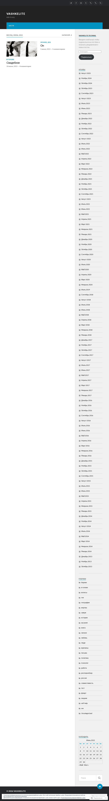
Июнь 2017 (85, 370)
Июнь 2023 (85, 108)
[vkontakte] (96, 3)
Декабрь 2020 (86, 239)
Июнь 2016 (85, 430)
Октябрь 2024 (86, 83)
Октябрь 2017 (86, 350)
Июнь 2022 (85, 149)
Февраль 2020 (86, 285)
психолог (84, 663)
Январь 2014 (86, 551)
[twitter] (71, 3)
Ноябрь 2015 (86, 466)
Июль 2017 (85, 365)
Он (42, 45)
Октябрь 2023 (86, 88)
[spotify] (91, 3)
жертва (84, 608)
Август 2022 (86, 139)
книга (83, 628)
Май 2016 (85, 436)
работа (84, 668)
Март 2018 (85, 325)
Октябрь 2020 (86, 249)
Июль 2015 (85, 486)
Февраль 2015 (86, 506)
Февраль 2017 (86, 390)
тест (83, 688)
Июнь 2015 (85, 491)
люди (83, 643)
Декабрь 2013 (86, 556)
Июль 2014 (85, 531)
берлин (84, 582)
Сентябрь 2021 (87, 194)
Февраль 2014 (86, 546)
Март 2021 (85, 224)
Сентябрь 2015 (87, 476)
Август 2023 (86, 98)
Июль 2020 (85, 264)
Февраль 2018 (86, 330)
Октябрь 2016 (86, 410)
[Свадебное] (21, 49)
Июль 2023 (85, 103)
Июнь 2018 (85, 310)
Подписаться (86, 57)
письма (84, 653)
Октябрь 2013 (86, 566)
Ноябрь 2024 (86, 78)
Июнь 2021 (85, 209)
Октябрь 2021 (86, 189)
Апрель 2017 (86, 380)
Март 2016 (85, 446)
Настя (11, 26)
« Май (81, 765)
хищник (84, 698)
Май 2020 (85, 269)
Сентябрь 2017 (87, 355)
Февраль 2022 (86, 169)
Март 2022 (85, 164)
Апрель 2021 (86, 219)
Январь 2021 (86, 234)
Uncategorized (86, 713)
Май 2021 (85, 214)
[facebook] (76, 3)
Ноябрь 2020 (86, 244)
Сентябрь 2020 (87, 254)
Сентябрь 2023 (87, 93)
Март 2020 (85, 280)
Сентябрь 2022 (87, 134)
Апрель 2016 (86, 441)
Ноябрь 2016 (86, 405)
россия (84, 678)
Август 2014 (86, 526)
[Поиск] (99, 778)
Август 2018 (86, 300)
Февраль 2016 (86, 451)
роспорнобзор (86, 673)
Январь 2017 (86, 395)
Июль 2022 (85, 144)
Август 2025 (86, 73)
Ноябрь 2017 (86, 345)
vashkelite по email (87, 35)
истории (84, 618)
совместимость (87, 683)
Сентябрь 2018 (87, 295)
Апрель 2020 (86, 275)
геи (82, 598)
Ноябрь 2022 (86, 124)
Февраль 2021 (86, 229)
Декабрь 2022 (86, 118)
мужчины (84, 648)
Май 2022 (85, 154)
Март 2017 (85, 385)
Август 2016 (86, 421)
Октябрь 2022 (86, 129)
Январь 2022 (86, 174)
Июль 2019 (85, 290)
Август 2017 (86, 360)
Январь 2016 (86, 456)
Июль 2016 (85, 425)
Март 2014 (85, 541)
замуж (83, 613)
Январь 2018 (86, 335)
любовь (84, 638)
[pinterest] (81, 3)
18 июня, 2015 (11, 66)
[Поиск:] (91, 778)
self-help (84, 703)
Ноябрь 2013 (86, 561)
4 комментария (25, 66)
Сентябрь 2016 (87, 415)
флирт (83, 693)
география (85, 602)
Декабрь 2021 (86, 179)
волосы (84, 592)
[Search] (101, 3)
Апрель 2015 (86, 501)
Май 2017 (85, 375)
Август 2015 (86, 481)
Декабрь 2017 (86, 340)
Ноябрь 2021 (86, 184)
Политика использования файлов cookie (73, 798)
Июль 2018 (85, 305)
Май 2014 (85, 536)
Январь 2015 (86, 511)
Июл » (86, 765)
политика (84, 658)
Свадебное (13, 62)
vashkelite (15, 13)
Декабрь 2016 (86, 400)
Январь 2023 (86, 113)
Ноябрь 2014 (86, 521)
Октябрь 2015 (86, 471)
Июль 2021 (85, 204)
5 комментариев (58, 49)
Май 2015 (85, 496)
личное (43, 42)
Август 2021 (86, 199)
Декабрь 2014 (86, 516)
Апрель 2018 (86, 320)
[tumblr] (86, 3)
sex (49, 42)
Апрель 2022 (86, 159)
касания (84, 623)
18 (91, 755)
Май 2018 (85, 315)
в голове (10, 59)
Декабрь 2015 (86, 461)
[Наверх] (100, 786)
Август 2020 (86, 259)
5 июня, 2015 (45, 49)
